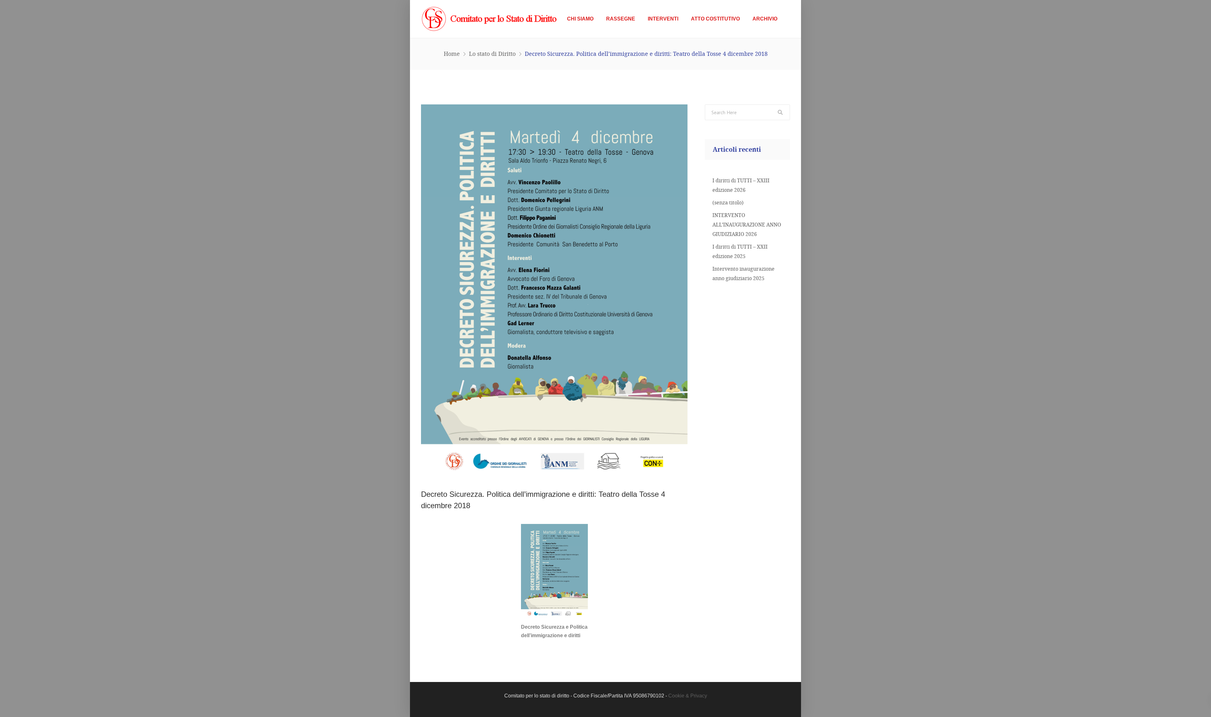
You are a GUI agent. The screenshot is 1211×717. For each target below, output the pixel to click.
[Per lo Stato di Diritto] (490, 19)
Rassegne (620, 18)
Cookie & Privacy (687, 695)
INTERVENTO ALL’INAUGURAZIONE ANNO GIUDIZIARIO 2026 (746, 225)
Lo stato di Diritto (492, 53)
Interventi (663, 18)
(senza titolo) (728, 202)
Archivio (764, 18)
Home (452, 53)
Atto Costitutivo (715, 18)
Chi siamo (580, 18)
